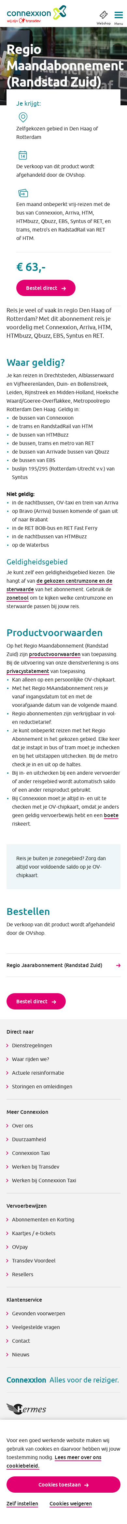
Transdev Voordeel (33, 1260)
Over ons (22, 1125)
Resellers (22, 1274)
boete (111, 815)
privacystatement (28, 671)
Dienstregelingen (32, 1045)
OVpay (20, 1247)
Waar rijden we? (30, 1059)
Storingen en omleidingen (42, 1086)
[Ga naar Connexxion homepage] (43, 14)
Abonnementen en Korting (43, 1219)
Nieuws (20, 1354)
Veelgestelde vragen (36, 1327)
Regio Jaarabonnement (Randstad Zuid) (54, 965)
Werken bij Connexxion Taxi (44, 1180)
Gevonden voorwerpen (38, 1313)
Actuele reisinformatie (38, 1073)
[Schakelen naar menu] (118, 13)
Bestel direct (42, 288)
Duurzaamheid (29, 1139)
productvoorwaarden (54, 654)
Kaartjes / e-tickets (33, 1233)
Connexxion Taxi (31, 1153)
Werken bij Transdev (35, 1167)
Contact (21, 1341)
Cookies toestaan (59, 1484)
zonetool (18, 597)
